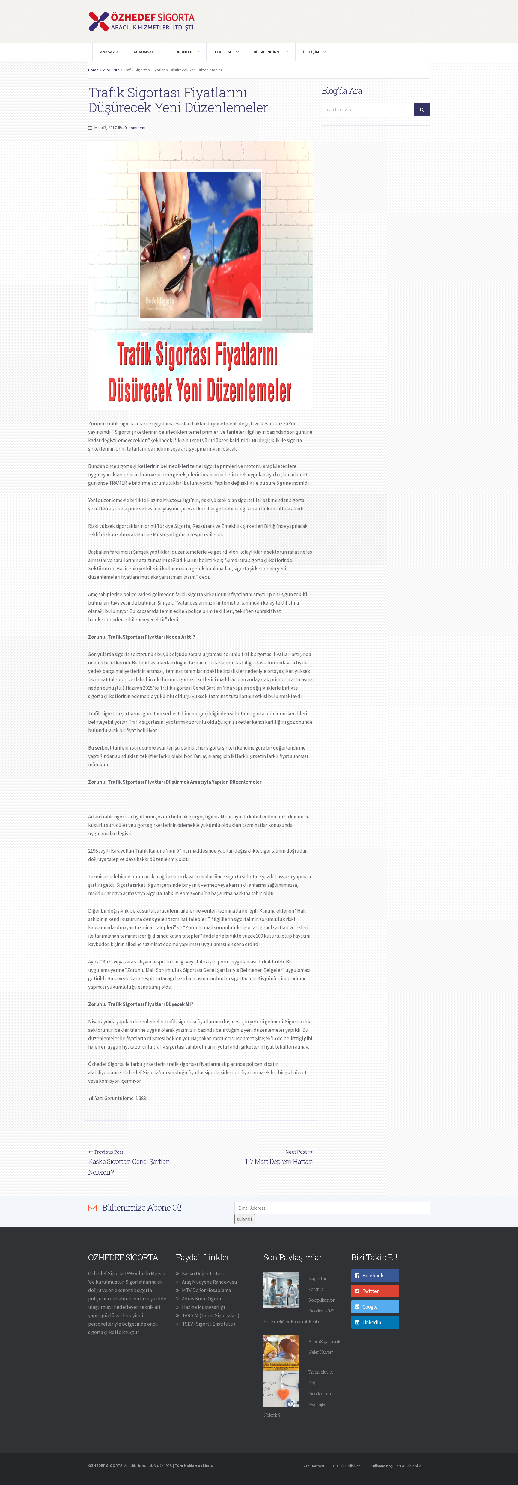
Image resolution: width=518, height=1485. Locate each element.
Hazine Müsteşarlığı (203, 1307)
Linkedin (371, 1322)
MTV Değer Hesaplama (206, 1290)
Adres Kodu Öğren (201, 1298)
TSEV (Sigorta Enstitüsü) (208, 1324)
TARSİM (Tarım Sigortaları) (211, 1315)
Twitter (370, 1291)
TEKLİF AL (223, 52)
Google (370, 1306)
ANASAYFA (109, 52)
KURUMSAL (144, 52)
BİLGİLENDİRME (268, 52)
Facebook (372, 1275)
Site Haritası (313, 1466)
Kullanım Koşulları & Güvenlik (396, 1466)
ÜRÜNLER (184, 52)
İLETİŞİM (311, 52)
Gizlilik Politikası (347, 1466)
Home (93, 69)
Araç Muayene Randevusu (209, 1282)
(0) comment (134, 127)
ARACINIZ (111, 69)
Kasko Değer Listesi (203, 1273)
